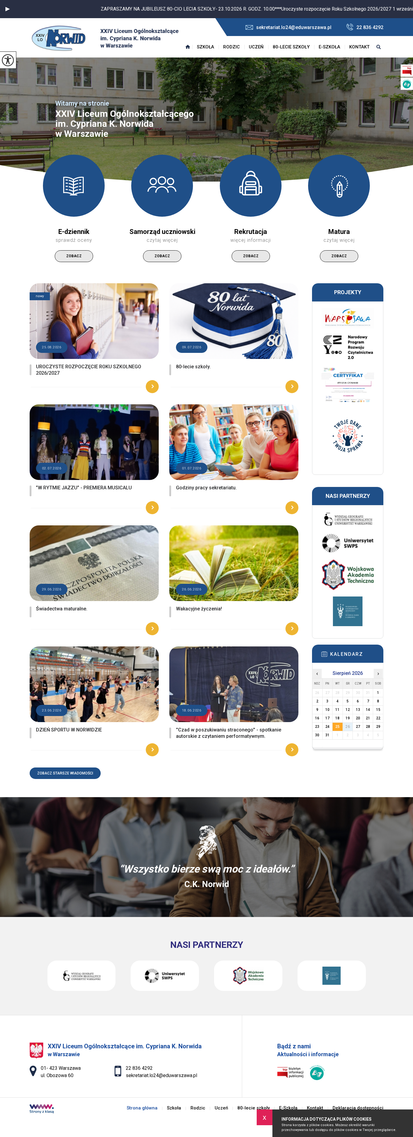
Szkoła (205, 47)
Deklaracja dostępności (358, 1108)
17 (327, 718)
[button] (7, 9)
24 (327, 727)
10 (327, 710)
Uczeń (256, 47)
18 (337, 718)
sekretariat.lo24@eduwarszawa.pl (293, 27)
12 (348, 710)
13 (358, 710)
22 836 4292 (369, 27)
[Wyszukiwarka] (378, 47)
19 (348, 718)
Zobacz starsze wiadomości (65, 773)
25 (337, 727)
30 (317, 735)
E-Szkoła (329, 47)
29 (378, 727)
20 (358, 718)
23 (317, 727)
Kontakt (359, 47)
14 (368, 710)
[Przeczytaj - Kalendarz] (356, 655)
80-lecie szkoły (291, 47)
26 (348, 727)
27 (358, 727)
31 (327, 735)
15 (378, 710)
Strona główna (187, 47)
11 (337, 710)
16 (317, 718)
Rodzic (231, 47)
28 (368, 727)
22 (378, 718)
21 (368, 718)
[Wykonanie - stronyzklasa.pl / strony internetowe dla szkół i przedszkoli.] (42, 1109)
